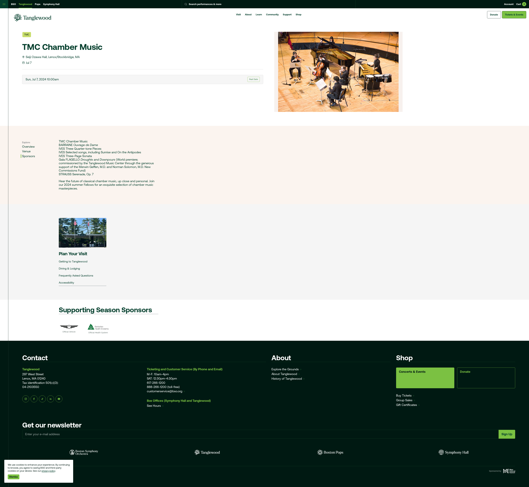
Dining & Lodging (69, 268)
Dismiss (13, 476)
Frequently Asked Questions (76, 275)
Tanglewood (25, 4)
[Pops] (330, 452)
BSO (13, 4)
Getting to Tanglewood (73, 261)
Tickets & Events (514, 14)
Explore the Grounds (285, 369)
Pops (37, 4)
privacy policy (48, 470)
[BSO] (83, 452)
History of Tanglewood (286, 378)
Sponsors (28, 156)
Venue (26, 151)
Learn (259, 14)
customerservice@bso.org (164, 391)
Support (287, 14)
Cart (520, 4)
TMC (26, 34)
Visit (238, 14)
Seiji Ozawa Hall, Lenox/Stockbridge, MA (53, 57)
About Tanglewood (284, 374)
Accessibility (66, 282)
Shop (298, 14)
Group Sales (404, 400)
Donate (494, 14)
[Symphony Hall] (453, 452)
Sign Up (506, 434)
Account (509, 4)
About (248, 14)
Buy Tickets (404, 395)
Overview (28, 146)
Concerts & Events (412, 371)
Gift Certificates (406, 405)
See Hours (154, 405)
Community (272, 14)
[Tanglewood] (207, 452)
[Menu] (4, 4)
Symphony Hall (51, 4)
